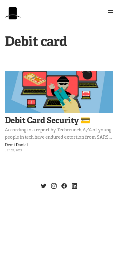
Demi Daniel (16, 145)
